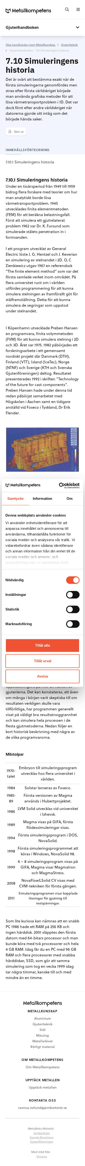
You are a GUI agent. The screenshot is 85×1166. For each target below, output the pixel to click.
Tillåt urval (42, 661)
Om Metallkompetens (43, 1066)
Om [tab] (69, 498)
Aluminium (42, 1018)
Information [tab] (42, 498)
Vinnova (41, 1156)
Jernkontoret (42, 1133)
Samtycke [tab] (15, 498)
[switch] (73, 594)
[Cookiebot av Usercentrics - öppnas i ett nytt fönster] (60, 486)
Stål (42, 1029)
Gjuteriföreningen (41, 1141)
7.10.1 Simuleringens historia (30, 162)
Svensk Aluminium (42, 1137)
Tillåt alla (42, 645)
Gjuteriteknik (42, 1024)
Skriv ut (18, 131)
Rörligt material (42, 1046)
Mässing (42, 1035)
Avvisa (42, 676)
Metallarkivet (42, 1041)
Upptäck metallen (42, 1087)
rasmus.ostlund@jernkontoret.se (42, 1107)
